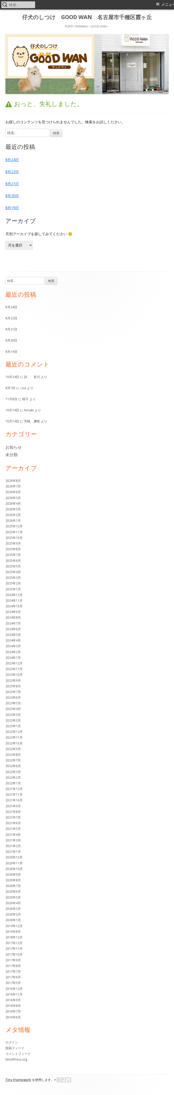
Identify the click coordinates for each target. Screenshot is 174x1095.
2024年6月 (13, 629)
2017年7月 (13, 971)
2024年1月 (13, 657)
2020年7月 (13, 886)
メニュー (167, 4)
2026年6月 (13, 492)
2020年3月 (13, 908)
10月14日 (12, 410)
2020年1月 (13, 920)
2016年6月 (13, 1017)
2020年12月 (14, 857)
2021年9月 (13, 806)
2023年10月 (14, 674)
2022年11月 (14, 737)
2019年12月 (14, 926)
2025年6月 (13, 560)
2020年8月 (13, 880)
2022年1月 (13, 783)
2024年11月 (14, 600)
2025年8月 (13, 549)
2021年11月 (14, 794)
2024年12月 (14, 595)
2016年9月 (13, 1000)
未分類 (11, 454)
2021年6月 (13, 823)
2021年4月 (13, 834)
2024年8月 (13, 617)
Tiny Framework (18, 1080)
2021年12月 (14, 789)
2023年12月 (14, 663)
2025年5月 (13, 566)
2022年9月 (13, 749)
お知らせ (13, 447)
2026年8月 (13, 480)
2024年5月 (13, 634)
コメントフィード (18, 1053)
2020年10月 (14, 869)
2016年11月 (14, 994)
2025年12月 (14, 526)
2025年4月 (13, 572)
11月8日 (11, 399)
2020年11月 (14, 863)
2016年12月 (14, 988)
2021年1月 (13, 851)
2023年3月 (13, 714)
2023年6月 (13, 697)
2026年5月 (13, 498)
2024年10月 (14, 606)
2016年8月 (13, 1005)
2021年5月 (13, 828)
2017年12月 (14, 943)
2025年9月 (13, 543)
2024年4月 (13, 640)
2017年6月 (13, 977)
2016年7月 (13, 1011)
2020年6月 (13, 891)
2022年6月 (13, 766)
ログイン (11, 1042)
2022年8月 (13, 754)
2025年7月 (13, 554)
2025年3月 (13, 577)
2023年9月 (13, 680)
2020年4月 (13, 903)
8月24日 (12, 159)
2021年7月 (13, 817)
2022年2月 (13, 777)
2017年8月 (13, 966)
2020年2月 (13, 914)
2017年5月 (13, 983)
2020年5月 (13, 897)
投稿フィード (14, 1048)
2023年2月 (13, 720)
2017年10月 (14, 954)
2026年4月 (13, 503)
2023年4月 (13, 709)
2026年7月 (13, 486)
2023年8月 (13, 686)
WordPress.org (16, 1059)
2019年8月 (13, 931)
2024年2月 (13, 652)
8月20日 (12, 195)
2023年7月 (13, 692)
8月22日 (12, 171)
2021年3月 (13, 840)
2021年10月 (14, 800)
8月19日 (12, 207)
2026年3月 (13, 509)
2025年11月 (14, 532)
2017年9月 (13, 960)
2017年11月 (14, 948)
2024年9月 (13, 612)
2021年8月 (13, 811)
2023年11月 (14, 669)
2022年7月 (13, 760)
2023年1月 (13, 726)
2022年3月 (13, 772)
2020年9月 (13, 874)
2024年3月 (13, 646)
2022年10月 (14, 743)
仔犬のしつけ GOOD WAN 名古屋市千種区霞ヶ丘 (87, 17)
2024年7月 (13, 623)
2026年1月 (13, 520)
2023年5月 (13, 703)
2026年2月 (13, 515)
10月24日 (12, 377)
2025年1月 (13, 589)
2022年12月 (14, 731)
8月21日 (12, 183)
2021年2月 (13, 846)
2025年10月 (14, 537)
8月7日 (10, 388)
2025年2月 (13, 583)
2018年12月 (14, 937)
